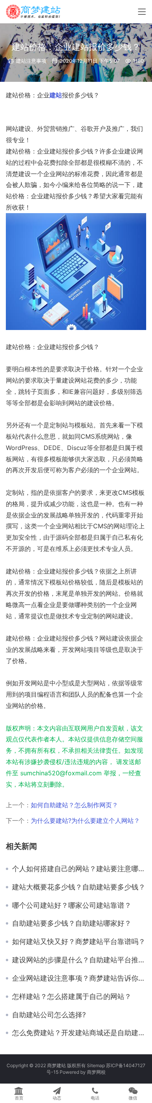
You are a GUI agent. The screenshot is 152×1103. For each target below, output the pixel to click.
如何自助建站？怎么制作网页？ (74, 805)
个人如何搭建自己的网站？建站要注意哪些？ (79, 869)
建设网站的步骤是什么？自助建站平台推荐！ (79, 960)
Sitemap (96, 1065)
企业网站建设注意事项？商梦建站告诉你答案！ (79, 978)
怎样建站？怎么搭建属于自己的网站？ (71, 997)
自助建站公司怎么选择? (49, 1015)
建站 (55, 95)
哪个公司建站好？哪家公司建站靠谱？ (71, 905)
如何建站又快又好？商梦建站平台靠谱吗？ (78, 942)
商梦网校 (96, 1072)
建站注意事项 (31, 61)
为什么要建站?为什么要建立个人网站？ (85, 820)
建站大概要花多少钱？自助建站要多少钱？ (78, 887)
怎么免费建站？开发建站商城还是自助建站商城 (79, 1033)
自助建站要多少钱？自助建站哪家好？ (71, 923)
